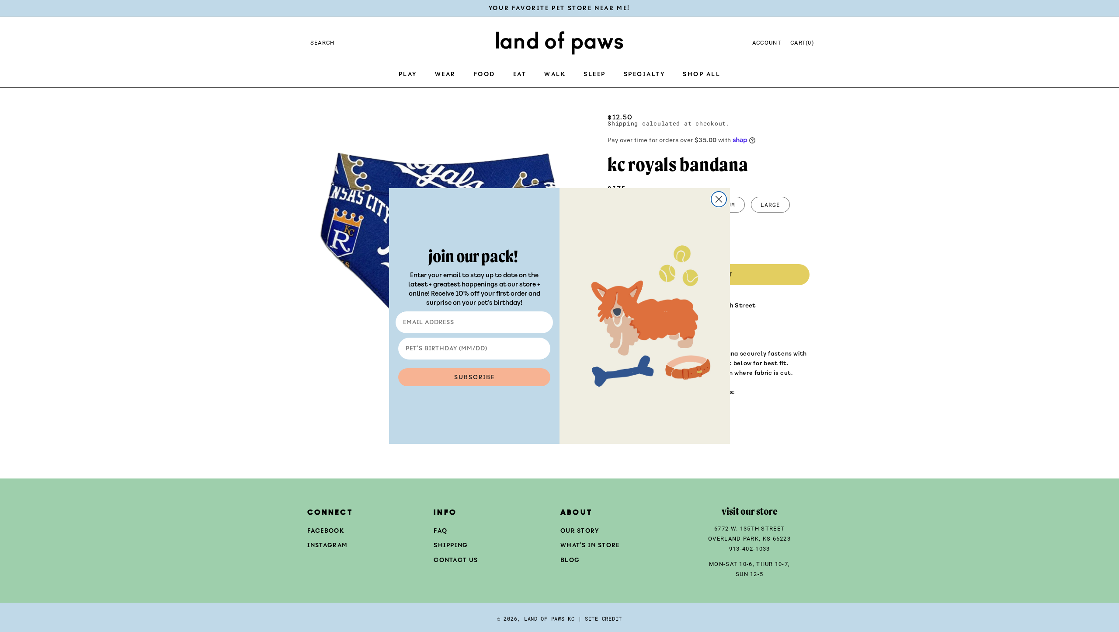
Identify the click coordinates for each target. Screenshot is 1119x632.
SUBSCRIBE (474, 377)
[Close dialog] (718, 199)
